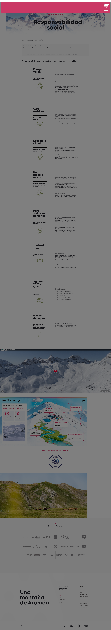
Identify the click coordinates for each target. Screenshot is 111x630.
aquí (37, 7)
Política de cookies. (22, 7)
